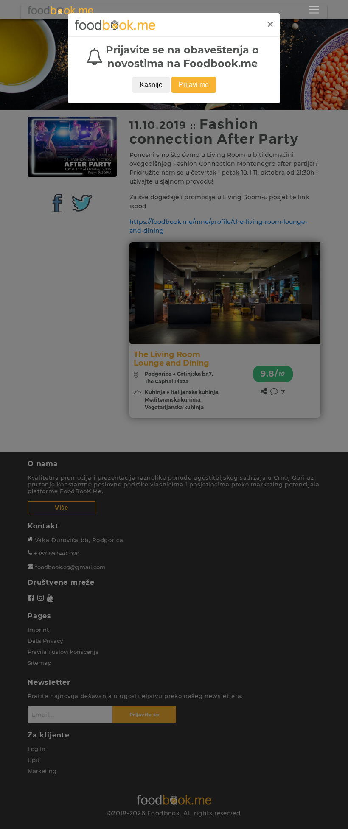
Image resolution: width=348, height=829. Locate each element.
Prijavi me (194, 84)
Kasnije (151, 84)
